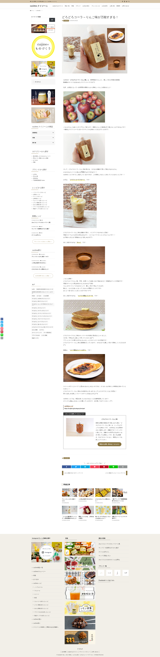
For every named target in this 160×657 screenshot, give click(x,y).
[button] (66, 466)
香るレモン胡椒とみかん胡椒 (40, 158)
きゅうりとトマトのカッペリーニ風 (109, 544)
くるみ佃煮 (46, 295)
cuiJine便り (66, 20)
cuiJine (35, 174)
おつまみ (35, 160)
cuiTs (33, 289)
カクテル (41, 329)
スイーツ (36, 594)
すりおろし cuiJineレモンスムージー (41, 298)
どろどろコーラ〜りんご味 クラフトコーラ (42, 327)
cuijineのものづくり (72, 651)
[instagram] (125, 1)
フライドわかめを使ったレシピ (41, 206)
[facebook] (122, 1)
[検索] (129, 1)
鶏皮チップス (35, 338)
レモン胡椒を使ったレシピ (40, 202)
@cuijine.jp (38, 81)
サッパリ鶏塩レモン (105, 555)
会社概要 (64, 651)
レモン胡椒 (44, 335)
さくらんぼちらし (104, 551)
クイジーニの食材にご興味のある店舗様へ (46, 627)
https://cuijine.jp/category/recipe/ (74, 408)
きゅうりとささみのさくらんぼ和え (109, 559)
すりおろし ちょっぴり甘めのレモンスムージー (42, 304)
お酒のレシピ (36, 194)
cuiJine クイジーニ (39, 6)
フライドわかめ (36, 335)
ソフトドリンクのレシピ (39, 192)
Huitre (33, 295)
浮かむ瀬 (35, 176)
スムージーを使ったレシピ (40, 200)
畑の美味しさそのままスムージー (42, 156)
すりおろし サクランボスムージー (40, 310)
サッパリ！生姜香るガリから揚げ (109, 547)
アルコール (37, 590)
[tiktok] (127, 1)
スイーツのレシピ (37, 196)
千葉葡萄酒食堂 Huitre (39, 180)
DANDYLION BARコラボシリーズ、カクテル (42, 292)
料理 (35, 597)
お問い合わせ (95, 651)
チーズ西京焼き (47, 332)
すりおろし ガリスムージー (38, 307)
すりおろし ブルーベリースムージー (41, 318)
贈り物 (34, 142)
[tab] (74, 413)
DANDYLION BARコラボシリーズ (45, 289)
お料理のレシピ (37, 198)
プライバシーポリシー (84, 651)
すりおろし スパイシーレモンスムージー (42, 316)
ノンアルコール (38, 587)
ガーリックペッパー (37, 332)
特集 (33, 137)
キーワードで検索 (36, 16)
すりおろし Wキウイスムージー (39, 301)
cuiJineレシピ (37, 583)
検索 (52, 19)
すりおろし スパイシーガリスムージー (41, 313)
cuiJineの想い (37, 619)
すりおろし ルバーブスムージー (40, 321)
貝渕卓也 (35, 178)
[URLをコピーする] (122, 466)
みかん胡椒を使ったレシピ (40, 204)
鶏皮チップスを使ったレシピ (40, 208)
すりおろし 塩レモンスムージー (40, 324)
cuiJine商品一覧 (38, 567)
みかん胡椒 (34, 329)
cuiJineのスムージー (39, 571)
